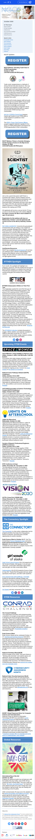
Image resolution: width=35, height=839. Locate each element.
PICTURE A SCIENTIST (9, 226)
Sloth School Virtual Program (10, 562)
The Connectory (7, 43)
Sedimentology (6, 570)
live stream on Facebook (16, 369)
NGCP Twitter (7, 48)
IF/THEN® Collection (11, 330)
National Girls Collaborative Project (12, 814)
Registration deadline (21, 628)
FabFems (6, 51)
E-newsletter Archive (8, 39)
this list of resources (20, 250)
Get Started (5, 589)
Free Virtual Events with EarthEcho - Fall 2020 (15, 576)
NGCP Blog (6, 49)
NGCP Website (7, 41)
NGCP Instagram (7, 46)
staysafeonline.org (22, 687)
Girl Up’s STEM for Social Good (13, 114)
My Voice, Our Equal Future (15, 784)
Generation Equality (8, 798)
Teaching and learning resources (13, 637)
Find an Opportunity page (17, 541)
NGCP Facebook (7, 44)
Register (4, 385)
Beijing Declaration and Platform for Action (16, 793)
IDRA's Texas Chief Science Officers (17, 122)
